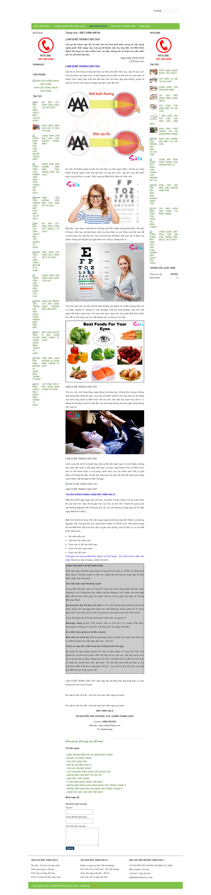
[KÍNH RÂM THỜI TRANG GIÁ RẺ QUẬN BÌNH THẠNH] (153, 130)
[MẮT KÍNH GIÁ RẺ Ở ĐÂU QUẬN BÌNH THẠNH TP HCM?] (36, 343)
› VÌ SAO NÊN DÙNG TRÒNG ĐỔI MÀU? (84, 782)
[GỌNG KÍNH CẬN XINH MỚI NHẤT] (153, 89)
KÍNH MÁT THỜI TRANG (46, 32)
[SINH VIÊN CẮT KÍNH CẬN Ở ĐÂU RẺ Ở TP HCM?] (36, 261)
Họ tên (69, 808)
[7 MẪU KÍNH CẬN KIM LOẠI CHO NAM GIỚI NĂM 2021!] (153, 118)
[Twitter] (98, 741)
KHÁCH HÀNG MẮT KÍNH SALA (69, 26)
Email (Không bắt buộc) (76, 817)
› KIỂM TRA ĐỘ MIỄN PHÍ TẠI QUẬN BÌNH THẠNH (89, 755)
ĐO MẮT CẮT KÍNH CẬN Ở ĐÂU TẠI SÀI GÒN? (50, 105)
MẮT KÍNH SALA (42, 26)
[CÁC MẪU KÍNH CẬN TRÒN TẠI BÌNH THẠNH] (153, 217)
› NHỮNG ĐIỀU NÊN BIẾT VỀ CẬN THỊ (83, 775)
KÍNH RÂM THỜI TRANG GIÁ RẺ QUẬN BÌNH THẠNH (168, 131)
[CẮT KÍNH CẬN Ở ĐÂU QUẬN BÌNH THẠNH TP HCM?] (36, 394)
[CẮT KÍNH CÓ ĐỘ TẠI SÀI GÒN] (153, 81)
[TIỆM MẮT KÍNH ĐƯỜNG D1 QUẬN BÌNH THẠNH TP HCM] (36, 369)
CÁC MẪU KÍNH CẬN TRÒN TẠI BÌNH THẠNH (168, 211)
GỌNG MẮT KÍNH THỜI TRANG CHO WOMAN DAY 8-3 (168, 162)
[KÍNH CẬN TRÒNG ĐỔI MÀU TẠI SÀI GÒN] (153, 147)
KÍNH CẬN (145, 26)
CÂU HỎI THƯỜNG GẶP (123, 26)
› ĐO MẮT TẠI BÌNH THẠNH (78, 758)
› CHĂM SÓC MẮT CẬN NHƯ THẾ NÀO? (84, 792)
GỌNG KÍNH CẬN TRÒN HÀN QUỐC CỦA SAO (50, 278)
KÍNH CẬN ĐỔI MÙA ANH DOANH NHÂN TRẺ (168, 188)
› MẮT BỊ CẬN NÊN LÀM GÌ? (78, 765)
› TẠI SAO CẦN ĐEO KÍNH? (78, 768)
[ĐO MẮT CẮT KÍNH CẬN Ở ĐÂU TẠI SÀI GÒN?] (36, 111)
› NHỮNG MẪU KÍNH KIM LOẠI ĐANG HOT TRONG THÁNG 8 (93, 789)
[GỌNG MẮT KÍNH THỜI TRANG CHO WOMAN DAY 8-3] (153, 170)
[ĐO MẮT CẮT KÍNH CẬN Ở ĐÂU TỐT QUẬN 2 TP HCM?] (36, 235)
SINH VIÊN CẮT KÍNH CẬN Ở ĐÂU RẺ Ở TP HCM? (50, 255)
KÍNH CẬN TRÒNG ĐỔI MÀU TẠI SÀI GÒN (168, 141)
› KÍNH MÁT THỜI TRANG (77, 778)
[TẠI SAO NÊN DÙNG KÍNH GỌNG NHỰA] (153, 97)
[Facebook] (71, 741)
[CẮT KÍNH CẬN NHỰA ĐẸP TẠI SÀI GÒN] (153, 107)
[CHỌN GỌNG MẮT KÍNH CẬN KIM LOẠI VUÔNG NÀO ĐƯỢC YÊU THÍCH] (153, 247)
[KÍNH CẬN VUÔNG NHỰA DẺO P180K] (46, 84)
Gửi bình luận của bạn (76, 826)
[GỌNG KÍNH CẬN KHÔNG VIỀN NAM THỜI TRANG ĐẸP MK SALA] (36, 178)
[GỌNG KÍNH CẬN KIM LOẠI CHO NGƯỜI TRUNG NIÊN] (36, 147)
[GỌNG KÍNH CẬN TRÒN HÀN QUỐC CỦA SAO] (36, 286)
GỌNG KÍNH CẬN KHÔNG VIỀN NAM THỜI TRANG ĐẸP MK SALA (50, 169)
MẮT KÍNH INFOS (98, 26)
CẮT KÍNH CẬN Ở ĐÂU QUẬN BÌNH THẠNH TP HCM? (50, 387)
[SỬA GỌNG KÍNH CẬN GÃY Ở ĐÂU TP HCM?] (36, 127)
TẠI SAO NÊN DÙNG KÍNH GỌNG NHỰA (168, 98)
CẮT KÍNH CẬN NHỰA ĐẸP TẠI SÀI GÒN (168, 108)
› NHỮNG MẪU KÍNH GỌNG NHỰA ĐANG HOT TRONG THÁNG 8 (95, 785)
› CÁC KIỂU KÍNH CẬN (76, 761)
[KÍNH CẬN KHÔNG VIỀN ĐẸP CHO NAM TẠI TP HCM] (36, 208)
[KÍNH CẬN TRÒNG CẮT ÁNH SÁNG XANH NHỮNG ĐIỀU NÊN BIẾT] (36, 314)
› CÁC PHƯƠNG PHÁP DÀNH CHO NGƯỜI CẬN (87, 772)
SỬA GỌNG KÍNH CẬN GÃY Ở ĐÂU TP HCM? (50, 128)
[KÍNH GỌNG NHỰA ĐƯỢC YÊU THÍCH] (153, 72)
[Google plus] (86, 741)
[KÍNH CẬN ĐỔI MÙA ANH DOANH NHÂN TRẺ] (153, 194)
